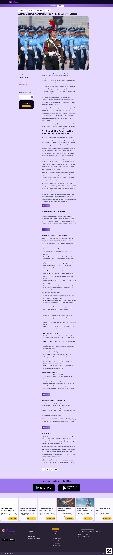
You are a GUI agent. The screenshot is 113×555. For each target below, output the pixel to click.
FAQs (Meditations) (57, 538)
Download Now (46, 205)
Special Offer (69, 2)
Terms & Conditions (32, 533)
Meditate (51, 2)
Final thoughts (22, 88)
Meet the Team (56, 533)
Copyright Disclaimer (32, 536)
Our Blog (54, 536)
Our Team (62, 2)
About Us (55, 531)
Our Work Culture (56, 545)
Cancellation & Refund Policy (34, 538)
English (59, 5)
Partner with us (78, 2)
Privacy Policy (30, 531)
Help (28, 540)
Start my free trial (26, 106)
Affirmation (30, 529)
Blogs (56, 2)
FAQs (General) (56, 540)
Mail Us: (86, 529)
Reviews (45, 2)
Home (40, 2)
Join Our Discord (56, 543)
